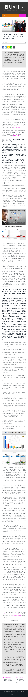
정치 (25, 42)
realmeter (5, 42)
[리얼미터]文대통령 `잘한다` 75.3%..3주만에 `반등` (7, 681)
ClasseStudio (21, 691)
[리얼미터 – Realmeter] (14, 7)
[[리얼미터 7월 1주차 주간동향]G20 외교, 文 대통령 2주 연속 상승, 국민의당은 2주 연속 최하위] (14, 26)
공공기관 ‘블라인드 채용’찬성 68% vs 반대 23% (20, 681)
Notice (12, 694)
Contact (16, 694)
